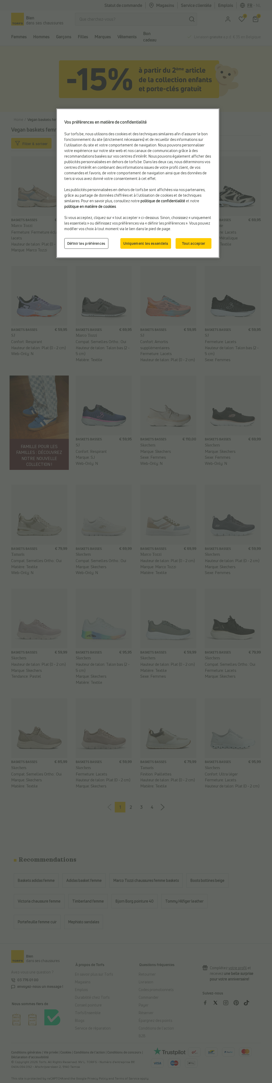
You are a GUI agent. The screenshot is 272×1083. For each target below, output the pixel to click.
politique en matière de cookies (90, 206)
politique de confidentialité (163, 200)
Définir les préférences (86, 243)
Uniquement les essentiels (145, 243)
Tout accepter (193, 243)
